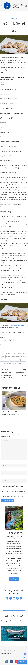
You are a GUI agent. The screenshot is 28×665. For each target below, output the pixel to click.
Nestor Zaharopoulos (17, 325)
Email (4, 473)
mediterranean (5, 360)
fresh (14, 353)
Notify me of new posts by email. (13, 496)
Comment (5, 441)
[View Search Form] (26, 6)
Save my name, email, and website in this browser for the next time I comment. (14, 485)
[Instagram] (6, 661)
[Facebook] (11, 661)
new (12, 360)
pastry (17, 360)
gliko (19, 353)
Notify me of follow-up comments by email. (13, 492)
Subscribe (22, 661)
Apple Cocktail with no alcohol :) (21, 372)
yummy (21, 363)
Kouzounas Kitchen (8, 414)
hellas (2, 356)
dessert (8, 353)
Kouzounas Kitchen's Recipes (19, 356)
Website (4, 480)
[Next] (24, 405)
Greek (24, 353)
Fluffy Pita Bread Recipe (10, 412)
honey (8, 356)
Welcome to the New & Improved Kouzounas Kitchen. (7, 374)
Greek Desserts (14, 18)
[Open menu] (1, 6)
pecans (23, 360)
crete (2, 353)
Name (4, 465)
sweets (8, 363)
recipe (3, 363)
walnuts (15, 363)
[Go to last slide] (4, 405)
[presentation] (14, 400)
